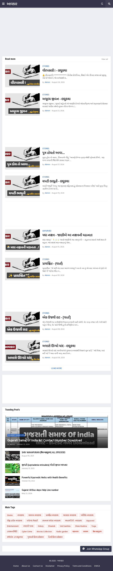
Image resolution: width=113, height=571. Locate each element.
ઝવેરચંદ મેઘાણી (32, 520)
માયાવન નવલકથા (35, 515)
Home (16, 565)
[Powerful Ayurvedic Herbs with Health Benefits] (12, 481)
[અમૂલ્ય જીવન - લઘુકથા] (22, 104)
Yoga (94, 526)
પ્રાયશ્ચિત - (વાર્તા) (52, 263)
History (41, 526)
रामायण (85, 531)
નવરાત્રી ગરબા (28, 526)
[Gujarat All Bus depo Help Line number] (12, 493)
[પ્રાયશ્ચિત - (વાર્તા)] (22, 269)
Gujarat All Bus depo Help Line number (40, 490)
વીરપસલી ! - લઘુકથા (54, 70)
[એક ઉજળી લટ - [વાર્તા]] (22, 323)
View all (105, 59)
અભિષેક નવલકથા (87, 515)
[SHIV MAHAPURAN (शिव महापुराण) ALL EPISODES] (12, 456)
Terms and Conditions (82, 565)
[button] (3, 3)
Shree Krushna (81, 526)
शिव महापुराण (97, 531)
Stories (10, 515)
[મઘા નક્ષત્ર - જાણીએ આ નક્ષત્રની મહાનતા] (22, 240)
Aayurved (90, 520)
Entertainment (13, 526)
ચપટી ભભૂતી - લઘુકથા (55, 181)
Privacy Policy (63, 565)
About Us (26, 565)
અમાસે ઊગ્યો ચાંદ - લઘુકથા (58, 346)
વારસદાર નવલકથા (69, 515)
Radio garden (62, 531)
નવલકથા (20, 515)
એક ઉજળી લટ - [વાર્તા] (56, 317)
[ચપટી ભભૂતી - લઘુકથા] (22, 187)
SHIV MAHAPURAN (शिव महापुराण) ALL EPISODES (43, 452)
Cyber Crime (27, 531)
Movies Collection (44, 531)
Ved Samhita (65, 526)
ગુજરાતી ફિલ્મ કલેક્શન (35, 536)
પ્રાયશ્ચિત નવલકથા (52, 515)
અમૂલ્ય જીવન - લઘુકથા (56, 99)
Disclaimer (50, 565)
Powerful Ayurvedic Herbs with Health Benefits (44, 477)
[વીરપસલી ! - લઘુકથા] (22, 76)
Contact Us (38, 565)
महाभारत (75, 531)
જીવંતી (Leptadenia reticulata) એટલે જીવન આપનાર (44, 464)
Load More (56, 368)
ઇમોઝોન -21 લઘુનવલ (15, 536)
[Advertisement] (56, 32)
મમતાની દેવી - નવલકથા (73, 520)
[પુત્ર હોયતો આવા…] (22, 158)
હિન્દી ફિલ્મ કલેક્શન (55, 536)
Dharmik (51, 526)
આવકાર (12, 3)
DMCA (97, 565)
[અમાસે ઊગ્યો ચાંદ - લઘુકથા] (22, 351)
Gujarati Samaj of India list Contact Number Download (44, 440)
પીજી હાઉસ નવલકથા (14, 520)
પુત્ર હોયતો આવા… (53, 153)
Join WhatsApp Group (97, 549)
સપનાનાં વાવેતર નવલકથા (51, 520)
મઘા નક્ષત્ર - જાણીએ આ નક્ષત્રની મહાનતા (67, 235)
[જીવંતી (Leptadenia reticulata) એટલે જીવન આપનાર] (12, 468)
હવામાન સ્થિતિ (12, 531)
